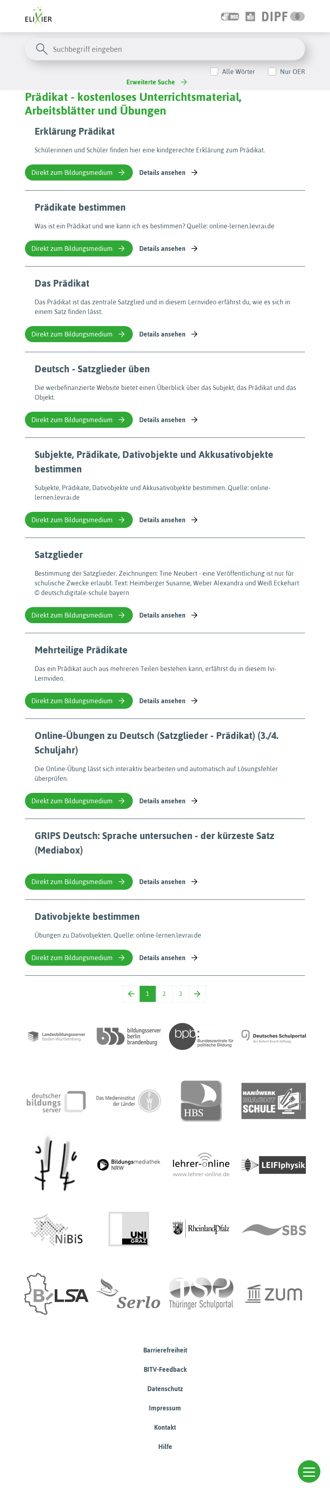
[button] (309, 1471)
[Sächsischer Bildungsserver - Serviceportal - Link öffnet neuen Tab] (273, 1229)
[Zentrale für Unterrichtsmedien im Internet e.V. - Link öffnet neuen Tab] (273, 1294)
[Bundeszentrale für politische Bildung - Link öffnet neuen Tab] (201, 1036)
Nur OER (292, 71)
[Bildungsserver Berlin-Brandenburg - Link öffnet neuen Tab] (129, 1036)
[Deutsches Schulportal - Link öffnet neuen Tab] (273, 1036)
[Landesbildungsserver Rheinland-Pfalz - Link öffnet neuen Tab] (201, 1229)
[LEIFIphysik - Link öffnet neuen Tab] (273, 1165)
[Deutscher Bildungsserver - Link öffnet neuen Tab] (56, 1101)
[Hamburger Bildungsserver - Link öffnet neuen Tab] (201, 1101)
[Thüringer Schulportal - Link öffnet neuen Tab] (201, 1294)
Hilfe (165, 1446)
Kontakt (165, 1427)
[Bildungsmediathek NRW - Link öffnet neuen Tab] (129, 1165)
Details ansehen (162, 172)
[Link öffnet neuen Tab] (283, 16)
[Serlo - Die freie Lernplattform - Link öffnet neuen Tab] (129, 1294)
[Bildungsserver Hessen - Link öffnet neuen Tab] (56, 1165)
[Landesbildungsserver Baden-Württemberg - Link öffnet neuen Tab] (56, 1036)
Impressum (165, 1408)
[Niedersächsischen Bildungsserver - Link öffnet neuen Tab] (56, 1229)
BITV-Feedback (165, 1369)
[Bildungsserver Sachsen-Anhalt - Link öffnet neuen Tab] (56, 1294)
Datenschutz (165, 1388)
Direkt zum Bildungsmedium (72, 172)
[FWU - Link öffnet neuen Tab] (129, 1101)
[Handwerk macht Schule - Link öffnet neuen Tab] (273, 1101)
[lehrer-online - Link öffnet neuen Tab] (201, 1165)
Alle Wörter (238, 71)
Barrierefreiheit (165, 1350)
